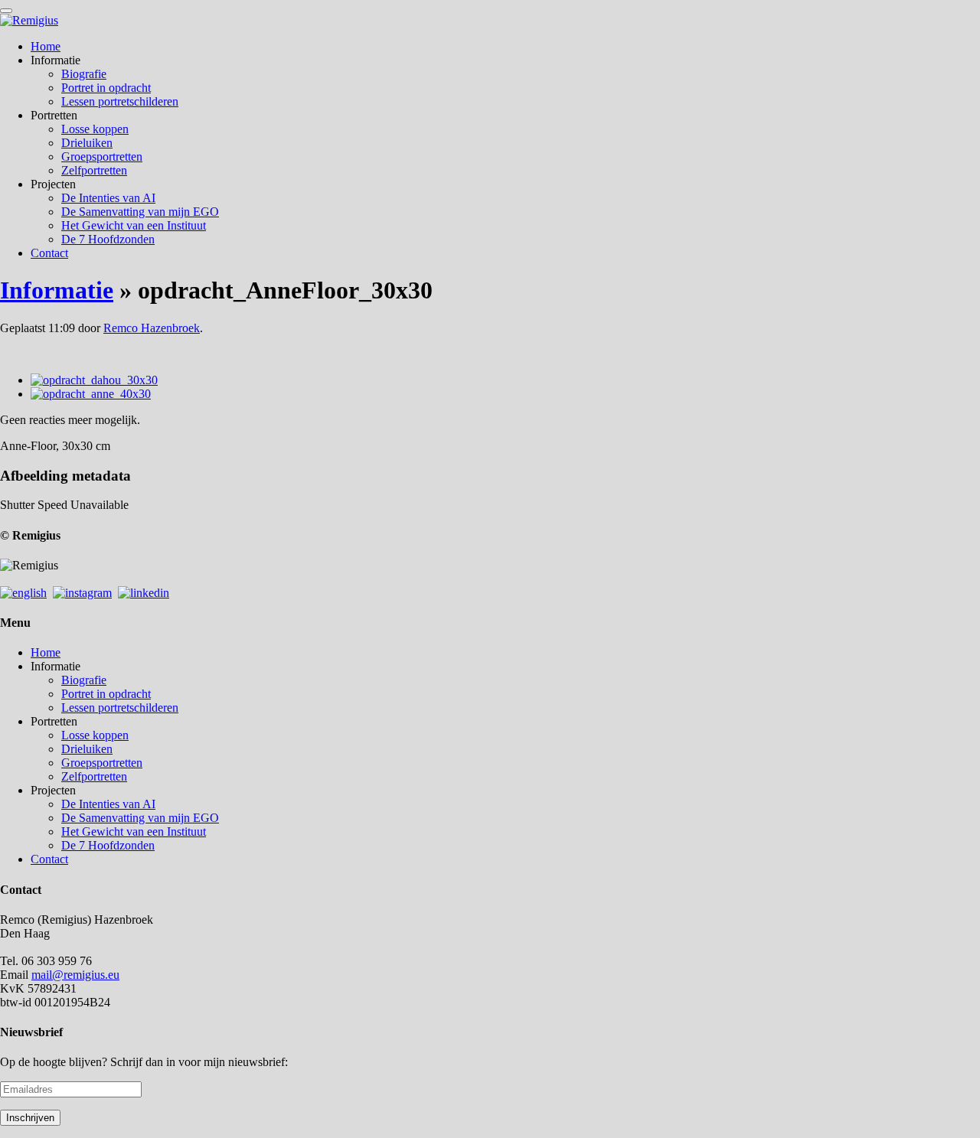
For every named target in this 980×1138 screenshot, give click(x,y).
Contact (49, 252)
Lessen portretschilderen (119, 101)
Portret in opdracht (106, 87)
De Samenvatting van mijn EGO (140, 211)
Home (45, 46)
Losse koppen (95, 128)
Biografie (83, 73)
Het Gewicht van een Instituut (133, 225)
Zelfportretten (94, 170)
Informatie (56, 290)
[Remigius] (29, 20)
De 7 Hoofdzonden (108, 239)
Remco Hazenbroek (151, 327)
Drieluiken (87, 142)
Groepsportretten (101, 156)
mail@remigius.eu (75, 974)
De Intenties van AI (108, 197)
